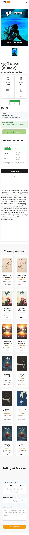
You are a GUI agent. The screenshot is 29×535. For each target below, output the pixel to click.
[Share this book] (14, 177)
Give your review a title (10, 497)
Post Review (15, 527)
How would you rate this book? (14, 486)
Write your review (8, 507)
